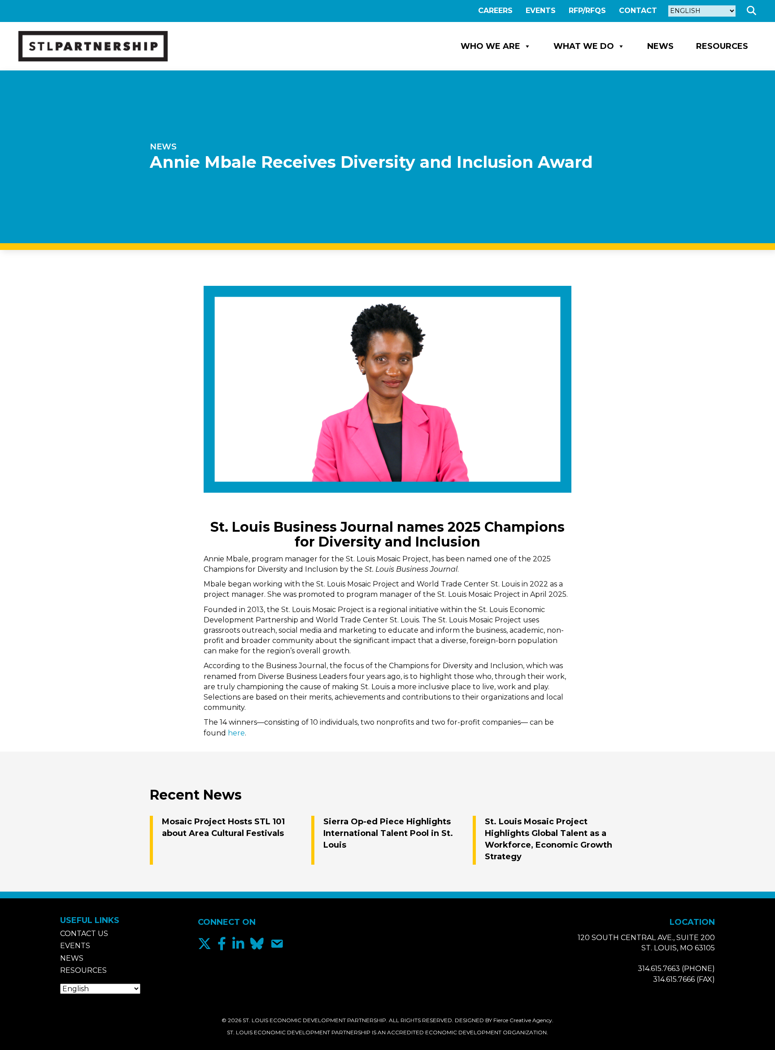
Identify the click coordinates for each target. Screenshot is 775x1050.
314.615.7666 (674, 979)
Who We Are (490, 46)
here (236, 733)
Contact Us (84, 933)
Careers (495, 10)
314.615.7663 (659, 968)
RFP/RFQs (587, 10)
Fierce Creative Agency (522, 1020)
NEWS (163, 147)
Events (541, 10)
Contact (638, 10)
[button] (753, 11)
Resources (722, 46)
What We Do (583, 46)
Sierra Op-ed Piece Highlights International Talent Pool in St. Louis (388, 833)
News (660, 46)
